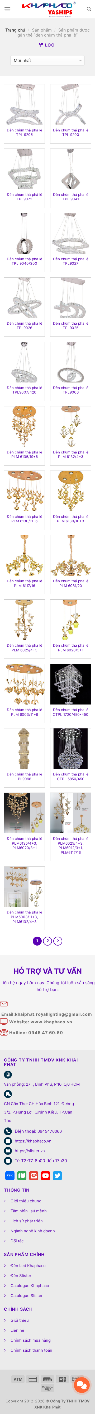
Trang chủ (15, 30)
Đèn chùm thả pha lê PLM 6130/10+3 (70, 518)
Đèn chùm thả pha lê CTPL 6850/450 (70, 776)
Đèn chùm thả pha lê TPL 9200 (70, 132)
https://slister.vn (30, 1150)
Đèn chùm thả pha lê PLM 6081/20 (70, 583)
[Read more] (10, 1175)
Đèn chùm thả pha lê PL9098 (24, 776)
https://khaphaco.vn (33, 1141)
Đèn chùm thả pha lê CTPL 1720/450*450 (70, 712)
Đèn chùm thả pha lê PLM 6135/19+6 (24, 454)
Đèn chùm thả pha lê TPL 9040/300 (24, 261)
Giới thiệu (20, 1320)
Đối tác (17, 1240)
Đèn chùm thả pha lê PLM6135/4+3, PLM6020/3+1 (24, 843)
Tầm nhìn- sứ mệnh (29, 1210)
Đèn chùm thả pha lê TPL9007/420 (24, 390)
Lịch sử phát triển (27, 1220)
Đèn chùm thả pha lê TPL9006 (70, 390)
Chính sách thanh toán (31, 1350)
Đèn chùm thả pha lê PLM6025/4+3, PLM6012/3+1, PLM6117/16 (70, 845)
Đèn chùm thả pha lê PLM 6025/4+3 (24, 647)
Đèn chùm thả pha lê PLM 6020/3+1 (70, 647)
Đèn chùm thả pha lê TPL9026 (24, 325)
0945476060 (49, 1131)
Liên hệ (17, 1330)
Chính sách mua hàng (31, 1340)
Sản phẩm (42, 30)
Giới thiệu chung (26, 1200)
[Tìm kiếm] (89, 9)
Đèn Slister (21, 1275)
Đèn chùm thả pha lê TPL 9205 (24, 132)
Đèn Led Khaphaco (28, 1265)
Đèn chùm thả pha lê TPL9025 (70, 325)
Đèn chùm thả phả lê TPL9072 (24, 196)
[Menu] (7, 9)
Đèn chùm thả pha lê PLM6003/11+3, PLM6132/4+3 (24, 916)
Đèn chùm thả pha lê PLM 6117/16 (24, 583)
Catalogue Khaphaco (30, 1285)
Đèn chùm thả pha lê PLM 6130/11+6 (24, 518)
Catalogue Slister (27, 1295)
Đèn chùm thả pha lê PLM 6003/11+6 (24, 712)
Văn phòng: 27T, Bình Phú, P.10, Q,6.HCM (42, 1084)
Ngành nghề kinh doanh (33, 1230)
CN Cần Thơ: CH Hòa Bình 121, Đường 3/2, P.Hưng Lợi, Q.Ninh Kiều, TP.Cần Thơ (39, 1112)
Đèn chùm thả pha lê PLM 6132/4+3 (70, 454)
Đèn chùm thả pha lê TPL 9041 (70, 196)
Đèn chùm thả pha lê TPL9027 (70, 261)
